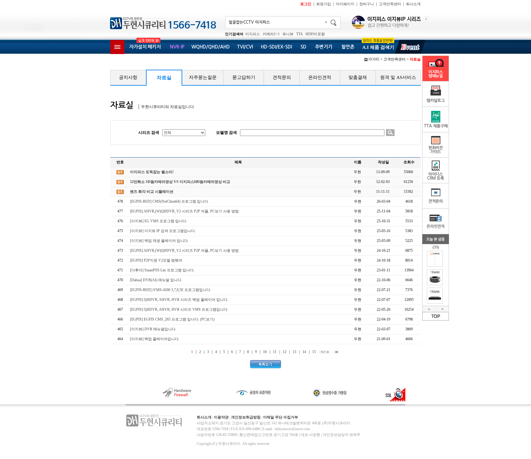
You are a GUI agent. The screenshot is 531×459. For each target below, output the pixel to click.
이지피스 (252, 34)
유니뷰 (287, 34)
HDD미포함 (315, 34)
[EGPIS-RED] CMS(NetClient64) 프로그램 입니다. (169, 201)
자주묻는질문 (203, 77)
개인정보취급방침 (246, 417)
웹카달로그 (436, 101)
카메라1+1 (271, 34)
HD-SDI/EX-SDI (276, 47)
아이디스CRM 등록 (435, 176)
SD (303, 47)
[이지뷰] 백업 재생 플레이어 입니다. (159, 241)
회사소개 (413, 4)
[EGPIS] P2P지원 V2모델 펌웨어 (156, 260)
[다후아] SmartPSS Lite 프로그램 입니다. (162, 270)
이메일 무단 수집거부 (280, 417)
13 (294, 352)
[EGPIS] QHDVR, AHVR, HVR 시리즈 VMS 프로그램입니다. (179, 309)
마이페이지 (345, 4)
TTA (299, 34)
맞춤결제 (357, 77)
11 (275, 352)
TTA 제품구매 (436, 126)
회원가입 (323, 4)
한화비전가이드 (435, 150)
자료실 (164, 77)
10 (265, 352)
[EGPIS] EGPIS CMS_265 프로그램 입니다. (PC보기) (172, 319)
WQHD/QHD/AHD (210, 47)
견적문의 (282, 77)
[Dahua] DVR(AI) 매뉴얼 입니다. (156, 280)
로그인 (305, 4)
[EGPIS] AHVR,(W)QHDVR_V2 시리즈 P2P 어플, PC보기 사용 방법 (184, 211)
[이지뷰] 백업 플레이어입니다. (154, 339)
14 (304, 352)
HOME (374, 59)
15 (314, 352)
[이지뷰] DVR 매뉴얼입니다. (153, 329)
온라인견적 (319, 77)
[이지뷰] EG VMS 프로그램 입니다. (158, 221)
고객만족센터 (390, 4)
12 (284, 352)
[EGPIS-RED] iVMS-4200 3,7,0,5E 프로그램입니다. (170, 290)
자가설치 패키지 (145, 47)
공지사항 (128, 77)
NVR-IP (177, 47)
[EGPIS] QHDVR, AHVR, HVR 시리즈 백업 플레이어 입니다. (179, 300)
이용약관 (221, 417)
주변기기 (323, 47)
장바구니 (366, 4)
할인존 (347, 47)
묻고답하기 (243, 77)
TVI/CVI (245, 47)
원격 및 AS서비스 (398, 77)
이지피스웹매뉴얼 (435, 74)
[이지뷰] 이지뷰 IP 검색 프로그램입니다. (163, 231)
